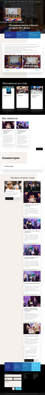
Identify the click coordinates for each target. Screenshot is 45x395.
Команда (25, 375)
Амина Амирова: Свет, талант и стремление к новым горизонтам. (22, 131)
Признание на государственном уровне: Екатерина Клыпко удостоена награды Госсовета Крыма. (31, 309)
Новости (22, 1)
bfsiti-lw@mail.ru (25, 366)
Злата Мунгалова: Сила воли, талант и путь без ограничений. (8, 131)
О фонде (13, 1)
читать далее (26, 215)
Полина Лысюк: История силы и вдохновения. (32, 283)
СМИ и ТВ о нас (26, 378)
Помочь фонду (31, 1)
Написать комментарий (33, 34)
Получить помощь (38, 1)
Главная (10, 1)
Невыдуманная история (7, 95)
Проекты (18, 1)
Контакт (26, 1)
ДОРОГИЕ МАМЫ (20, 95)
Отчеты (25, 377)
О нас (24, 374)
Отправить (18, 388)
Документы (25, 376)
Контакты (34, 377)
